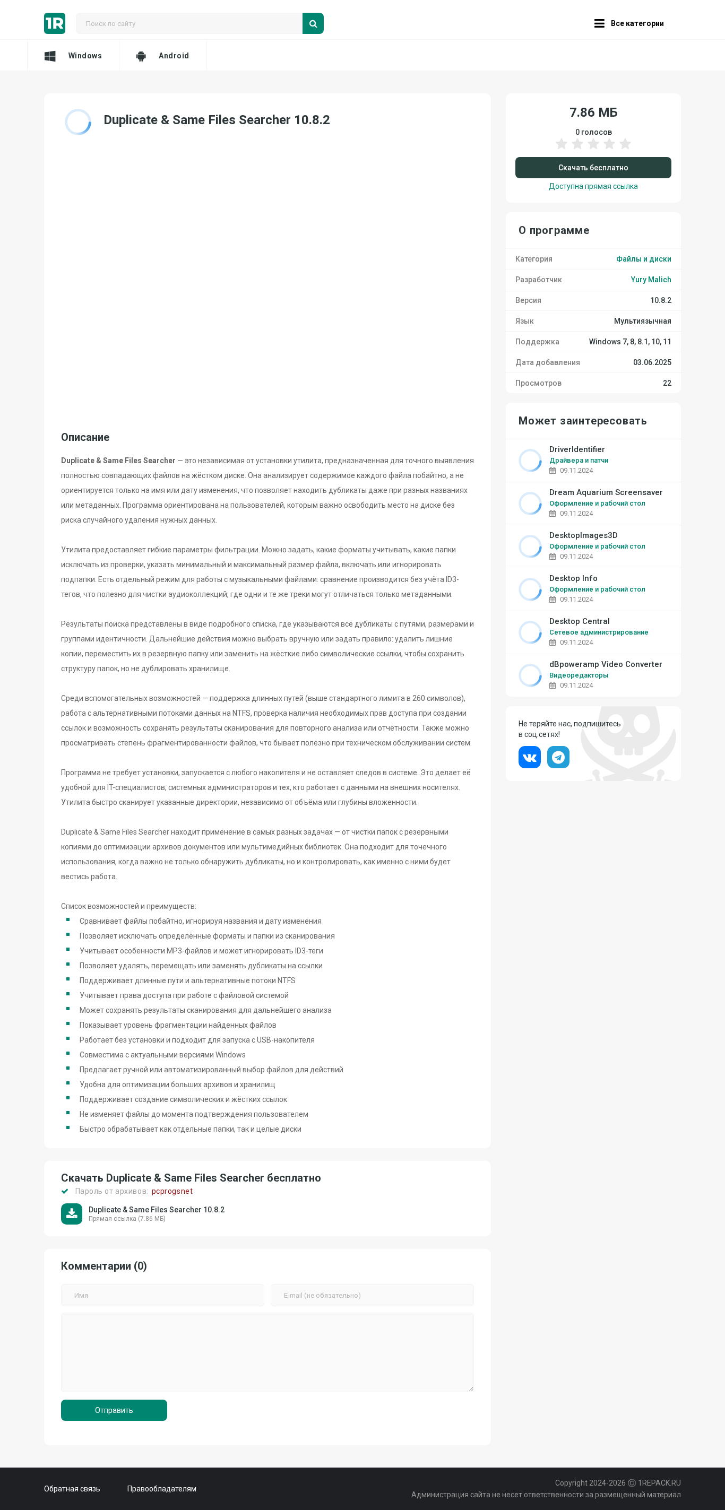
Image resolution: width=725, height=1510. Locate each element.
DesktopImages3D (583, 536)
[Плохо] (561, 149)
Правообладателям (161, 1489)
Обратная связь (72, 1489)
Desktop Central (579, 622)
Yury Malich (651, 279)
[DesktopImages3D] (530, 546)
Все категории (637, 23)
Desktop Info (573, 579)
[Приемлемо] (577, 149)
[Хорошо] (609, 149)
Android (174, 55)
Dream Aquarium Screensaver (606, 493)
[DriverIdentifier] (530, 460)
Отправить (114, 1410)
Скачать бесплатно (593, 167)
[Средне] (593, 149)
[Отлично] (625, 149)
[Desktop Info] (530, 589)
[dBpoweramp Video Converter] (530, 675)
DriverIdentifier (577, 450)
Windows (85, 55)
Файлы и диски (643, 259)
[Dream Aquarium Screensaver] (530, 503)
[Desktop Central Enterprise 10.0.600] (530, 632)
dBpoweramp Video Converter (605, 665)
